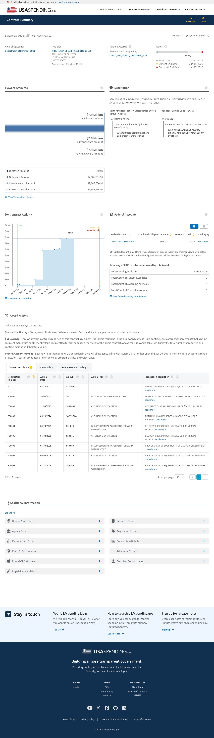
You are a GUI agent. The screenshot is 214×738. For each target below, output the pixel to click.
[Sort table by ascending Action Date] (60, 376)
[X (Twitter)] (98, 708)
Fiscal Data (137, 687)
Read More (150, 390)
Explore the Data (138, 9)
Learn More (114, 633)
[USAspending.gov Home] (31, 10)
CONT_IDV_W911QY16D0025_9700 (129, 55)
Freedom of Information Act (114, 719)
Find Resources (193, 9)
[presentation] (80, 64)
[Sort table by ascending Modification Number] (34, 376)
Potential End (93, 230)
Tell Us (57, 629)
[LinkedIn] (124, 708)
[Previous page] (192, 477)
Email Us (107, 695)
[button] (54, 521)
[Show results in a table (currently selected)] (194, 226)
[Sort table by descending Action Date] (60, 377)
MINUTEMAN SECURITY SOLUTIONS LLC (71, 50)
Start (20, 225)
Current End (94, 227)
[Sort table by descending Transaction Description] (177, 377)
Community (107, 691)
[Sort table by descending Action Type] (112, 377)
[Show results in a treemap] (204, 226)
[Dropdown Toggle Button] (203, 18)
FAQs (107, 687)
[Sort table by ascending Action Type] (112, 376)
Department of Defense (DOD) (20, 50)
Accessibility (69, 719)
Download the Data (166, 9)
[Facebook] (107, 708)
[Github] (115, 708)
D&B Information (142, 719)
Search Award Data (110, 9)
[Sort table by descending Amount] (83, 377)
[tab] (21, 367)
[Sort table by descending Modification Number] (34, 377)
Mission (76, 687)
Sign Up (166, 629)
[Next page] (205, 477)
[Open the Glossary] (28, 35)
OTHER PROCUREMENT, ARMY (123, 241)
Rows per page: (166, 477)
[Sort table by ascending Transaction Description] (177, 376)
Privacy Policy (88, 719)
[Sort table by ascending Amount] (83, 376)
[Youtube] (90, 708)
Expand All (10, 512)
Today (70, 232)
